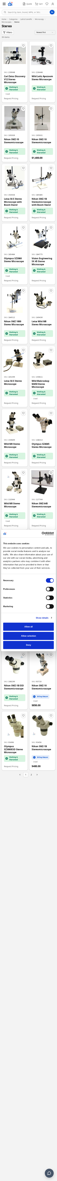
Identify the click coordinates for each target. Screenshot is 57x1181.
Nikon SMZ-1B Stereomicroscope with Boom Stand (41, 201)
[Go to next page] (37, 774)
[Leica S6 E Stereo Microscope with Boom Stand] (15, 192)
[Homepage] (10, 3)
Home (4, 19)
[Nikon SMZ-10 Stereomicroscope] (15, 133)
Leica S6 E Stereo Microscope (13, 383)
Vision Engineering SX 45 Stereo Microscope (42, 261)
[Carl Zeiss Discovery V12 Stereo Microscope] (15, 71)
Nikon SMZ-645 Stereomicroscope (41, 505)
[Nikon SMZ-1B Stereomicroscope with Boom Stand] (42, 192)
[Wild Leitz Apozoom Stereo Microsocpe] (42, 71)
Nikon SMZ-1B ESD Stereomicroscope (14, 687)
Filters (9, 32)
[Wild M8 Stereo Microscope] (15, 438)
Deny (28, 645)
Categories (13, 19)
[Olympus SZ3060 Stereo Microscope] (15, 253)
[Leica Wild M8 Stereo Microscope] (42, 315)
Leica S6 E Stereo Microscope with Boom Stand (13, 201)
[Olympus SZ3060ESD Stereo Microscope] (15, 740)
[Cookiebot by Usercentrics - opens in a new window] (42, 533)
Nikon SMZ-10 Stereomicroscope (13, 141)
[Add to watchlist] (23, 45)
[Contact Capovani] (49, 1173)
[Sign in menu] (52, 4)
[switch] (50, 589)
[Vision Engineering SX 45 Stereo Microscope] (42, 253)
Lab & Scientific (26, 19)
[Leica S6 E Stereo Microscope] (15, 376)
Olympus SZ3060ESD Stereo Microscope (13, 749)
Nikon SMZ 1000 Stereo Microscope (14, 323)
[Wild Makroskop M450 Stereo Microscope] (42, 376)
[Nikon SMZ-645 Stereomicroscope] (42, 499)
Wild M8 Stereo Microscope (12, 446)
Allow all (28, 626)
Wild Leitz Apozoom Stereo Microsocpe (42, 78)
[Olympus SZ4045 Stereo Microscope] (42, 438)
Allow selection (28, 636)
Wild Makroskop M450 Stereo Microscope (40, 384)
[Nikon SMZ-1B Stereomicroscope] (42, 740)
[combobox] (28, 12)
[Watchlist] (47, 4)
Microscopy (39, 19)
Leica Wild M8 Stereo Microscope (41, 323)
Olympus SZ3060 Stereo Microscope (14, 260)
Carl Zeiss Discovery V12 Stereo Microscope (14, 79)
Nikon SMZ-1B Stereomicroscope (41, 748)
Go (52, 12)
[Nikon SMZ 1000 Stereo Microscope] (15, 315)
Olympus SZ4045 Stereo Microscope (41, 446)
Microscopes (6, 22)
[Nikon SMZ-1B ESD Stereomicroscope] (15, 680)
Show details (42, 618)
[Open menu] (4, 3)
